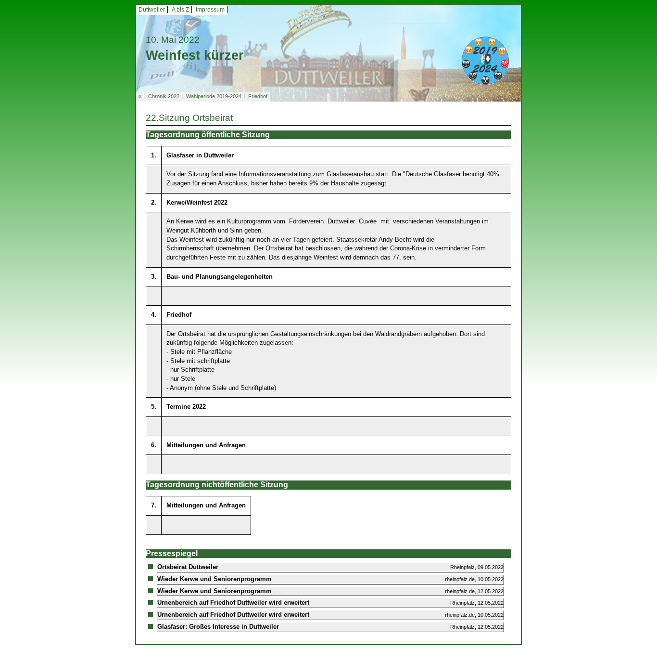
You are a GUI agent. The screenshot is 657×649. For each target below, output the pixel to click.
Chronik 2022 (163, 96)
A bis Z (180, 9)
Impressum (210, 9)
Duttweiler (152, 9)
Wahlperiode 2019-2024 (213, 96)
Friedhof (257, 96)
